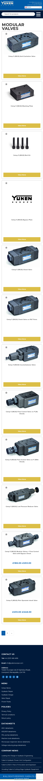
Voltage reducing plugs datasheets (14, 745)
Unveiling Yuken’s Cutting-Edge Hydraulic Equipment (20, 769)
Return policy (6, 718)
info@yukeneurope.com (36, 2)
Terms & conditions (8, 715)
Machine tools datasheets (11, 738)
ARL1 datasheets (7, 728)
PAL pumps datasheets (10, 735)
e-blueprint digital (21, 779)
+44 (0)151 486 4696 (38, 3)
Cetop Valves (6, 688)
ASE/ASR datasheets (9, 731)
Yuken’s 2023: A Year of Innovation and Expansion (19, 765)
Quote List (30, 4)
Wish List (35, 4)
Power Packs (6, 702)
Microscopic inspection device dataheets (16, 742)
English (29, 7)
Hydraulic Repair (7, 691)
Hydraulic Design (7, 695)
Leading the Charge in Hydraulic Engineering (17, 756)
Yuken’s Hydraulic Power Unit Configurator (16, 760)
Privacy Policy (6, 711)
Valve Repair (6, 698)
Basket (40, 4)
